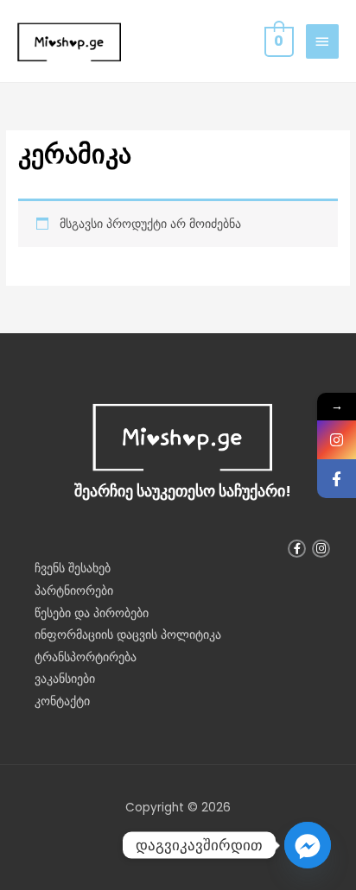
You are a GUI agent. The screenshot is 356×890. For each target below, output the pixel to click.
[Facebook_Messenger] (307, 845)
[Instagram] (336, 439)
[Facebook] (336, 478)
